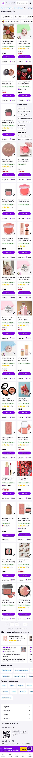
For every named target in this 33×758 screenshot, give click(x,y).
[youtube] (3, 741)
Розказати (25, 749)
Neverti (29, 685)
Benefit (14, 691)
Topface (12, 685)
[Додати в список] (13, 36)
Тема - (9, 723)
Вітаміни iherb (6, 670)
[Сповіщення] (30, 3)
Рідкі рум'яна (6, 676)
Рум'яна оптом (6, 698)
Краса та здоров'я (19, 8)
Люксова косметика (21, 670)
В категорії (9, 3)
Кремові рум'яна (19, 676)
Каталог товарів (6, 8)
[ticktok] (13, 741)
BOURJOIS (23, 691)
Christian (5, 691)
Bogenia (20, 685)
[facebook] (6, 741)
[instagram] (9, 741)
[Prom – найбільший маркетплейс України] (3, 3)
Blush (4, 685)
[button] (8, 56)
